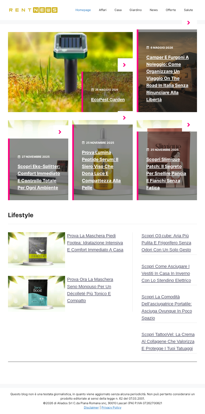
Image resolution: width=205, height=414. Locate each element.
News (154, 10)
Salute (188, 10)
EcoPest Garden (108, 99)
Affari (103, 10)
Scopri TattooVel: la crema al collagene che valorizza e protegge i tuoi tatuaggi (168, 341)
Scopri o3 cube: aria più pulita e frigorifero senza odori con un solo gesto (166, 242)
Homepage (83, 10)
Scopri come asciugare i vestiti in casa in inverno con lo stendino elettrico (166, 273)
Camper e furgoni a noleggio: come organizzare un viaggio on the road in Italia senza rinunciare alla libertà (167, 78)
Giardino (136, 10)
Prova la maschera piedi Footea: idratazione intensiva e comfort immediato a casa (95, 242)
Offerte (171, 10)
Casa (118, 10)
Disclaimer (91, 407)
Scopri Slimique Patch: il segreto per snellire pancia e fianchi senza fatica (166, 173)
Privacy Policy (111, 407)
